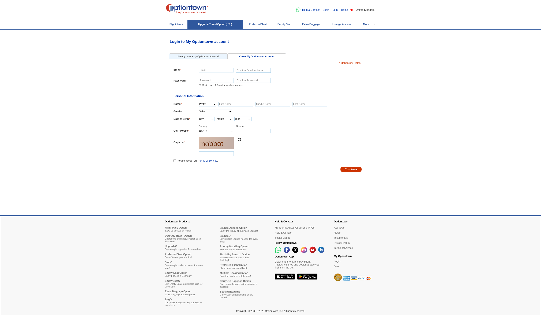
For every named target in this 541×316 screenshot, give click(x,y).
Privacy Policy (342, 242)
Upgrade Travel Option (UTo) (215, 24)
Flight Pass (176, 24)
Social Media (282, 237)
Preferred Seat (258, 24)
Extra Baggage (311, 24)
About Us (339, 227)
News (337, 232)
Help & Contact (311, 9)
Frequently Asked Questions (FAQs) (295, 227)
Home (344, 9)
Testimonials (341, 237)
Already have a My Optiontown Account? (198, 56)
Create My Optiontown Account (257, 56)
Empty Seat (284, 24)
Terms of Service (207, 160)
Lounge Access (341, 24)
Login (326, 9)
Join (335, 9)
